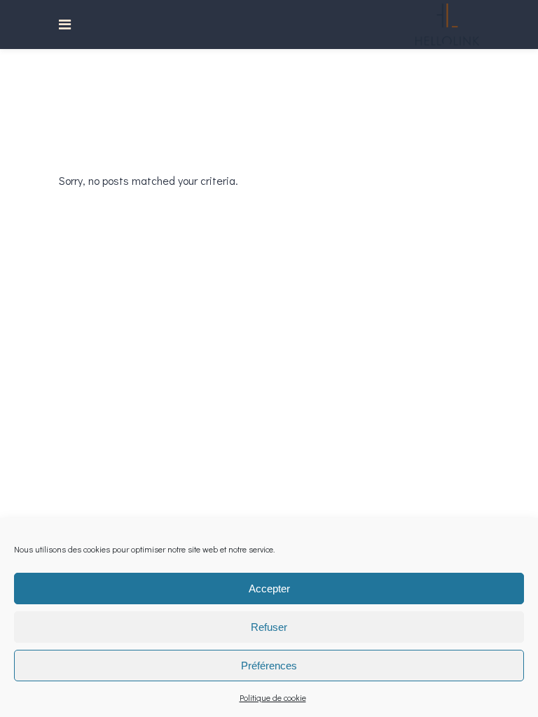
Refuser (269, 627)
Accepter (269, 588)
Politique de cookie (273, 697)
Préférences (269, 665)
